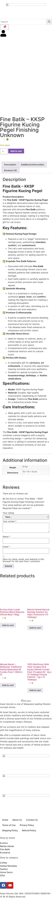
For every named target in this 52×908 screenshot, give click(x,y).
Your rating (8, 513)
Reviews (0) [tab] (10, 170)
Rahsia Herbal (7, 846)
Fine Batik (5, 849)
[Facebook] (3, 885)
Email (6, 547)
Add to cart (16, 151)
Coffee (3, 862)
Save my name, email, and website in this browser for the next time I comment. (23, 560)
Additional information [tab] (32, 164)
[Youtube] (10, 885)
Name (6, 536)
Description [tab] (10, 164)
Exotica (4, 843)
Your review (9, 521)
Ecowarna (5, 852)
